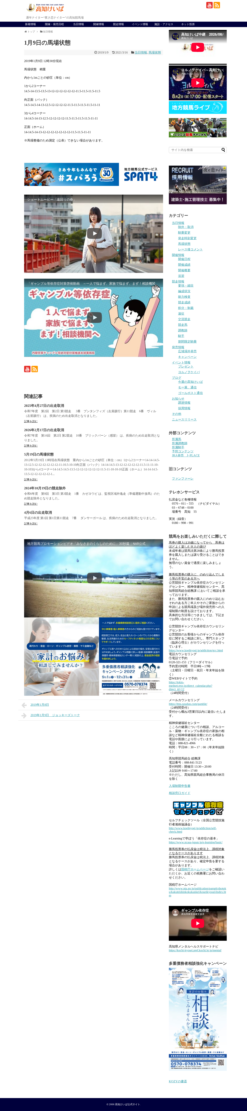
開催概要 (184, 270)
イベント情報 (139, 24)
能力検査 (184, 296)
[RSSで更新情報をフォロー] (217, 5)
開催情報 (99, 24)
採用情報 (184, 408)
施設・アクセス (164, 24)
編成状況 (184, 291)
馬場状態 (155, 52)
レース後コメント (190, 249)
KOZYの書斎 (178, 1081)
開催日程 (184, 259)
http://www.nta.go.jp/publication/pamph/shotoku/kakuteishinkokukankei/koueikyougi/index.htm (197, 892)
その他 (176, 413)
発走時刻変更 (187, 238)
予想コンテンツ (183, 451)
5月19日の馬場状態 (39, 454)
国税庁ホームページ (195, 869)
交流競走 (184, 319)
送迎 (181, 276)
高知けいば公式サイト (127, 1104)
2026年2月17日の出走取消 (44, 430)
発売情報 (178, 347)
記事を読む (31, 421)
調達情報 (184, 402)
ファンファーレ (183, 478)
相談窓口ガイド (179, 793)
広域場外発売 (187, 351)
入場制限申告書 (179, 785)
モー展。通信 (187, 387)
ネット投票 (187, 24)
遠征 (181, 313)
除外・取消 (186, 227)
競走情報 (118, 24)
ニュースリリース (184, 419)
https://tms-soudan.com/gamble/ (188, 704)
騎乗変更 (184, 232)
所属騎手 (178, 447)
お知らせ (178, 398)
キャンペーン (187, 356)
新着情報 (30, 24)
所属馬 (176, 439)
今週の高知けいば (190, 381)
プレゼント (186, 366)
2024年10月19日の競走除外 (45, 488)
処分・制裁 (186, 308)
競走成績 (184, 302)
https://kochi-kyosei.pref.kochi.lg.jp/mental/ (195, 950)
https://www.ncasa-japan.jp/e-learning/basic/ (195, 842)
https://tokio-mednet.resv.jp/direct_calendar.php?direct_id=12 (190, 686)
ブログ (176, 377)
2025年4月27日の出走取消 (44, 406)
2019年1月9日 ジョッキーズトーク (55, 715)
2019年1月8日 (39, 704)
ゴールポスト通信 (190, 393)
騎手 (181, 336)
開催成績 (184, 264)
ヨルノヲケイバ (189, 372)
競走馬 (182, 324)
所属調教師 (179, 443)
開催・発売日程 (54, 24)
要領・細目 (186, 285)
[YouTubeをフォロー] (209, 5)
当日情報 (78, 24)
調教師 (182, 330)
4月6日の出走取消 (38, 512)
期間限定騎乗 (187, 341)
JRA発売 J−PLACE (186, 455)
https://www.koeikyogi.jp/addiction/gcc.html (196, 650)
